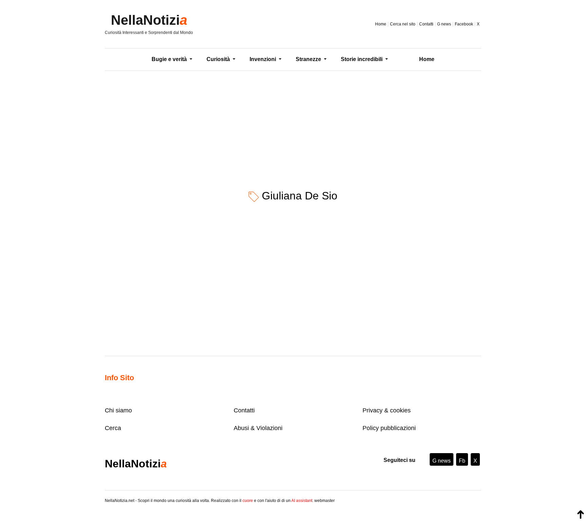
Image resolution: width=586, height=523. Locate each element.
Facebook (464, 24)
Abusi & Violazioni (258, 428)
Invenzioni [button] (263, 59)
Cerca (113, 428)
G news (444, 24)
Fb (462, 461)
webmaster (324, 500)
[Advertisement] (293, 125)
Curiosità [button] (219, 59)
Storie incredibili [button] (362, 59)
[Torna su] (580, 514)
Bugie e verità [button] (170, 59)
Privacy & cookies (387, 410)
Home (380, 24)
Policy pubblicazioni (389, 428)
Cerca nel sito (402, 24)
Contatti (426, 24)
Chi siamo (118, 410)
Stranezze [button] (309, 59)
